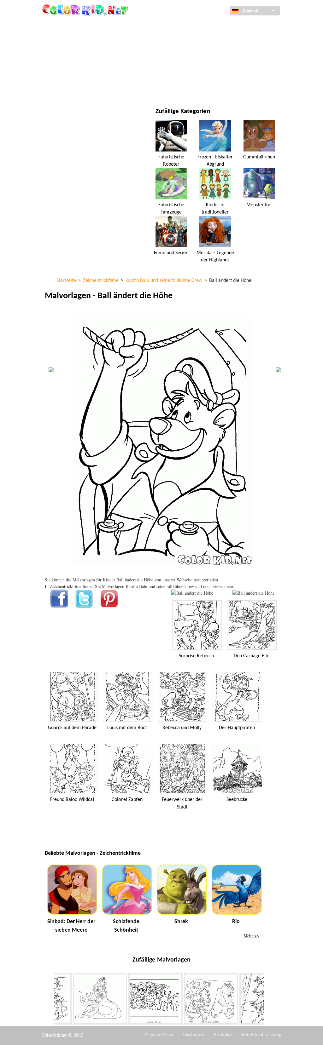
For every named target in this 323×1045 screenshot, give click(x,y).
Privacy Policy (159, 1034)
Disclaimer (194, 1034)
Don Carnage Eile (251, 656)
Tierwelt (191, 38)
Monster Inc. (259, 205)
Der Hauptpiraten (237, 727)
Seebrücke (236, 799)
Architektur (72, 38)
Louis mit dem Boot (127, 727)
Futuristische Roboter (171, 161)
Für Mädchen (195, 51)
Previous (49, 1000)
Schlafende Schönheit (126, 926)
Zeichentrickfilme (78, 51)
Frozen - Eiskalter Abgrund (215, 161)
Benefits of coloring (261, 1034)
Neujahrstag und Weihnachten (214, 76)
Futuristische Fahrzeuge (171, 208)
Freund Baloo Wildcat (72, 799)
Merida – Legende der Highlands (215, 256)
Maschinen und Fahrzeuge (86, 25)
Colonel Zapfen (127, 799)
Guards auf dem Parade (72, 727)
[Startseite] (85, 10)
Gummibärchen (259, 157)
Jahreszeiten (72, 63)
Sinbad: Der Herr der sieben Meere (71, 926)
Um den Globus (198, 25)
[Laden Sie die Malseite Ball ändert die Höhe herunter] (253, 593)
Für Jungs (192, 63)
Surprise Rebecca (196, 656)
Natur (188, 89)
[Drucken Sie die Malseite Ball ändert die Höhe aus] (192, 593)
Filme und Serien (76, 89)
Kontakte (223, 1034)
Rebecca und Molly (182, 727)
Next (269, 1000)
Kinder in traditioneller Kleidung (215, 212)
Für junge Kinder (77, 76)
